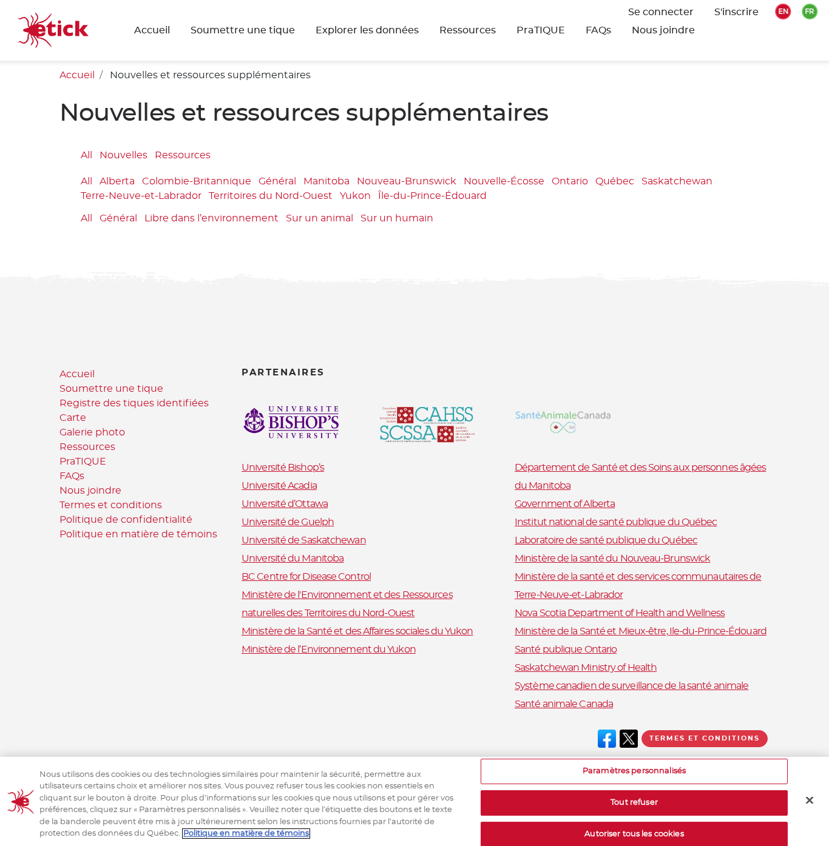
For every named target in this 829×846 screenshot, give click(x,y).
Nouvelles (123, 155)
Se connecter (661, 12)
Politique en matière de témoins (138, 534)
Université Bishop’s (283, 467)
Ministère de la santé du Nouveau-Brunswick (612, 558)
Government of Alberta (565, 504)
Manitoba (326, 182)
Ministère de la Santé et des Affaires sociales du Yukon (357, 631)
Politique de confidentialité (125, 520)
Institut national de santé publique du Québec (616, 522)
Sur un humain (396, 218)
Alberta (117, 182)
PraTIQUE (540, 30)
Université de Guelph (288, 522)
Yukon (355, 196)
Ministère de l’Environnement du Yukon (329, 649)
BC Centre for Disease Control (306, 577)
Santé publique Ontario (566, 649)
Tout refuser (634, 803)
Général (277, 182)
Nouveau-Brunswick (406, 182)
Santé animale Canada (564, 704)
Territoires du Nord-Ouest (271, 196)
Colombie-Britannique (196, 182)
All (86, 155)
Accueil (152, 30)
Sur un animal (319, 218)
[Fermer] (809, 800)
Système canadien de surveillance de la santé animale (631, 686)
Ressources (467, 30)
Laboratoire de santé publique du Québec (606, 540)
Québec (614, 182)
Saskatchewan (676, 182)
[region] (414, 801)
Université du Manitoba (292, 558)
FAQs (598, 30)
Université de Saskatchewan (304, 540)
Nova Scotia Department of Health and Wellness (620, 613)
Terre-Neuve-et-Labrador (141, 196)
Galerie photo (92, 432)
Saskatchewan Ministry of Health (586, 668)
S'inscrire (736, 12)
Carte (72, 418)
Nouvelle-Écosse (504, 182)
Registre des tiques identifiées (134, 403)
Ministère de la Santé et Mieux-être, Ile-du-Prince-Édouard (640, 631)
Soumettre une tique (111, 389)
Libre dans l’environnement (211, 218)
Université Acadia (279, 486)
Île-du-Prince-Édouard (432, 196)
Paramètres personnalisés (634, 772)
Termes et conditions (110, 505)
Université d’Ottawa (285, 504)
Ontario (570, 182)
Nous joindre (663, 30)
